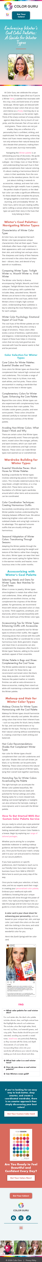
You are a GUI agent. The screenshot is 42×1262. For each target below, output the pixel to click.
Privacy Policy (31, 1260)
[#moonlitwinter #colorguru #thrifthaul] (7, 1248)
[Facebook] (13, 1217)
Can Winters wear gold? (17, 1074)
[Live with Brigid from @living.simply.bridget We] (21, 1248)
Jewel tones (13, 1039)
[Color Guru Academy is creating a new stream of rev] (35, 1248)
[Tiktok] (28, 1217)
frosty (20, 111)
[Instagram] (21, 1217)
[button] (7, 15)
